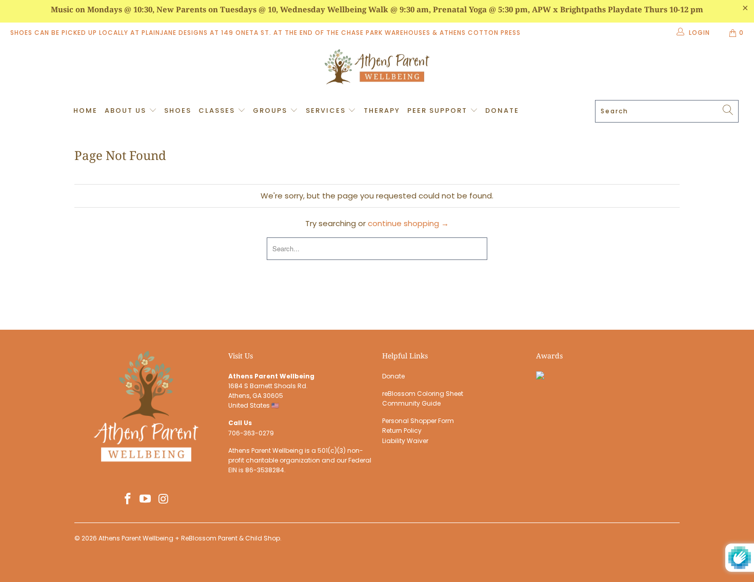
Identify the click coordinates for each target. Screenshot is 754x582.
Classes (218, 110)
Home (85, 110)
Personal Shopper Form (418, 420)
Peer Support (438, 110)
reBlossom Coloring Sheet (422, 393)
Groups (271, 110)
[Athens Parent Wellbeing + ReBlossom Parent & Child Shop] (377, 68)
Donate (502, 110)
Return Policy (402, 430)
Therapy (382, 110)
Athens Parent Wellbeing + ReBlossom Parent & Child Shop (189, 538)
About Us (127, 110)
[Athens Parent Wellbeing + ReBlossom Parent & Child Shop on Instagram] (163, 499)
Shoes (177, 110)
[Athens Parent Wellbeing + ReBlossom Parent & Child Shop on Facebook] (127, 499)
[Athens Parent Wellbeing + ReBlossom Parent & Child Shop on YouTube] (145, 499)
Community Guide (411, 403)
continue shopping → (408, 223)
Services (327, 110)
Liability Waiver (405, 440)
